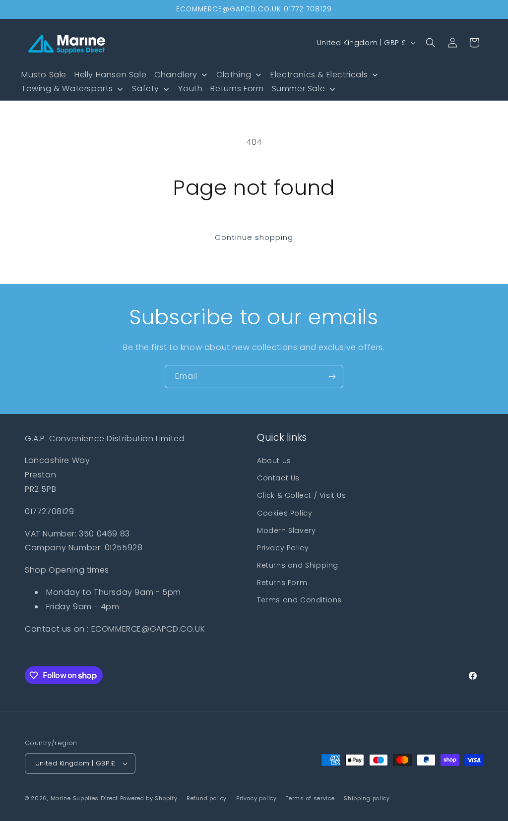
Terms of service (310, 798)
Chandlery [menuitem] (175, 74)
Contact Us (278, 478)
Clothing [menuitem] (234, 74)
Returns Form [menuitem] (236, 88)
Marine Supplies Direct (84, 798)
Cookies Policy (284, 513)
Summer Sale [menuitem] (298, 88)
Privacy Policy (283, 548)
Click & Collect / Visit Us (301, 495)
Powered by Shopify (149, 798)
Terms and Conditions (299, 600)
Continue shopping (254, 237)
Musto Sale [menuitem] (43, 74)
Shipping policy (367, 798)
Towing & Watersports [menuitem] (67, 88)
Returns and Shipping (297, 565)
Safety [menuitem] (145, 88)
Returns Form (282, 582)
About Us (274, 461)
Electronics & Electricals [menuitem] (319, 74)
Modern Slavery (286, 530)
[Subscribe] (332, 376)
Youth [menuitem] (190, 88)
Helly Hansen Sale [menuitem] (110, 74)
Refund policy (207, 798)
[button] (431, 43)
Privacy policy (256, 798)
